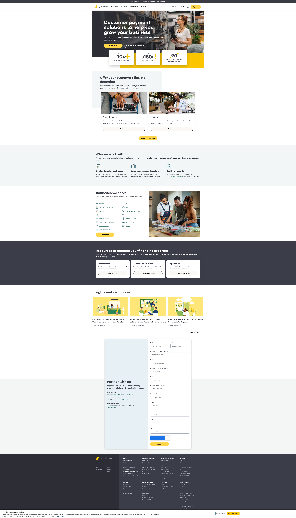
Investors (98, 469)
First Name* (153, 342)
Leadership (109, 462)
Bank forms (182, 469)
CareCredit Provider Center (130, 475)
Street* (152, 402)
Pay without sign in (165, 462)
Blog (143, 471)
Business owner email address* (159, 351)
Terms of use (183, 497)
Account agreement (185, 473)
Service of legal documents (186, 506)
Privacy (181, 486)
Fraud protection (184, 499)
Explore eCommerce (148, 273)
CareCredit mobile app (166, 486)
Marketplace (126, 484)
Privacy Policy (60, 516)
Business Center (108, 267)
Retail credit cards (165, 467)
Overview (144, 486)
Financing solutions (147, 488)
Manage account (165, 460)
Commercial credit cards (148, 491)
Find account (145, 462)
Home (162, 484)
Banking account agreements (187, 495)
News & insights (100, 465)
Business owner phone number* (159, 368)
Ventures (109, 467)
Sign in (181, 460)
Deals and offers (127, 486)
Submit (159, 444)
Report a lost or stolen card (167, 475)
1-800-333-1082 (130, 394)
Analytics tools (146, 495)
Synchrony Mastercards (129, 467)
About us (98, 462)
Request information (147, 499)
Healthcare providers (166, 488)
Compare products (184, 465)
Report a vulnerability (185, 501)
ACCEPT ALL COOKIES (233, 513)
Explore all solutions (148, 138)
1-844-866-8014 (124, 399)
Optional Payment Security (167, 473)
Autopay (163, 478)
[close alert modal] (293, 1)
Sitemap (109, 471)
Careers (98, 467)
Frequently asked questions (149, 469)
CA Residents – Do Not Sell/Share (188, 491)
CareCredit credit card (175, 176)
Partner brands (127, 488)
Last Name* (173, 342)
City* (151, 411)
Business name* (154, 360)
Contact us (145, 460)
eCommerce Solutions (147, 497)
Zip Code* (153, 428)
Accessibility (183, 484)
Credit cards (126, 462)
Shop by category (127, 493)
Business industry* (155, 377)
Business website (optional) (158, 385)
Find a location (126, 491)
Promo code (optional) (156, 394)
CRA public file (183, 504)
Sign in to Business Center (135, 45)
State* (152, 419)
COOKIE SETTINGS (184, 508)
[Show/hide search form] (188, 7)
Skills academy (110, 469)
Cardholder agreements (186, 493)
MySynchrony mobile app (148, 467)
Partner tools (145, 493)
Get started (113, 45)
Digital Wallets (145, 473)
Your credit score (165, 471)
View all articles (194, 332)
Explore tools (112, 273)
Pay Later (125, 469)
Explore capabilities (183, 273)
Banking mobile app (147, 465)
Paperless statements (166, 469)
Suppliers (109, 465)
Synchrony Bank (127, 465)
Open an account (184, 462)
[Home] (101, 6)
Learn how (162, 1)
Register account (165, 465)
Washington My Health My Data (187, 488)
